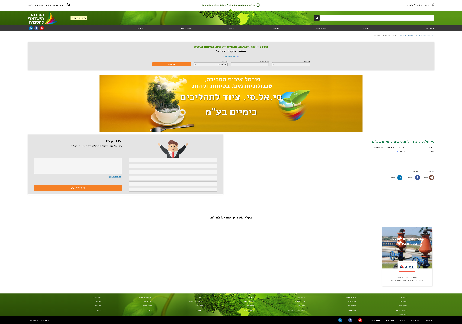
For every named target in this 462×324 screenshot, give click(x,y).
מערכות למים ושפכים (145, 297)
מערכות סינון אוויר (299, 302)
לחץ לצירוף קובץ (115, 177)
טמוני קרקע (403, 314)
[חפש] (317, 18)
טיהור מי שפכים (351, 297)
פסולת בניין (250, 306)
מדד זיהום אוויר (249, 302)
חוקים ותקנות (186, 28)
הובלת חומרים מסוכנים (196, 302)
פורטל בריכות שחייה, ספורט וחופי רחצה (46, 5)
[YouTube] (42, 28)
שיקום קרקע (352, 302)
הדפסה (426, 177)
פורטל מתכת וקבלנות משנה (418, 5)
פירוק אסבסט (148, 302)
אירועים (276, 28)
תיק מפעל (98, 306)
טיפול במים (403, 297)
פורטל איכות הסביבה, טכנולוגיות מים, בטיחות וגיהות (228, 5)
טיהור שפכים (97, 297)
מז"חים (150, 310)
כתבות (367, 28)
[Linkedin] (31, 28)
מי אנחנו (429, 320)
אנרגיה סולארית (249, 310)
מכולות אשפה (199, 306)
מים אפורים (403, 302)
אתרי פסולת (301, 306)
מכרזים (231, 28)
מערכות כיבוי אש (401, 310)
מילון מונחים (321, 28)
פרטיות (402, 320)
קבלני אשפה (352, 306)
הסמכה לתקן (352, 310)
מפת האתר (390, 320)
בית (433, 35)
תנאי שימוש (415, 320)
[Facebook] (36, 28)
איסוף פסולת (403, 306)
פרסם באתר (375, 320)
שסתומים (200, 297)
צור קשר (140, 28)
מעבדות (98, 302)
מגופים (99, 310)
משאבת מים (250, 297)
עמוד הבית (429, 28)
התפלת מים (301, 297)
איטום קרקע (199, 310)
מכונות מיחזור (147, 306)
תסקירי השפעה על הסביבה (296, 310)
